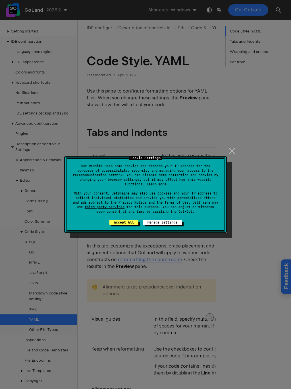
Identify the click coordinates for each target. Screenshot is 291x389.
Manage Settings (162, 222)
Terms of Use (176, 202)
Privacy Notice (132, 202)
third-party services (104, 207)
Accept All (124, 222)
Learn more (157, 184)
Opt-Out (185, 211)
